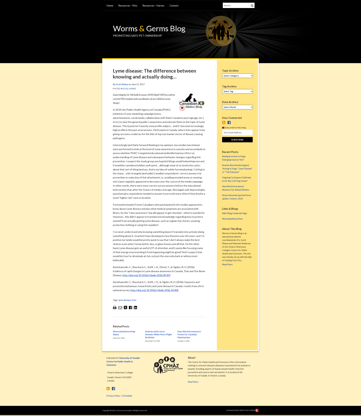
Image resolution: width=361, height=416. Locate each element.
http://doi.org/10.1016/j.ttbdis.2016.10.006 (154, 290)
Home (109, 5)
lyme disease (124, 300)
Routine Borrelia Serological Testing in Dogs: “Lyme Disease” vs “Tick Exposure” (237, 168)
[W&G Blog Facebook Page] (229, 122)
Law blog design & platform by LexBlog (240, 410)
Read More (193, 381)
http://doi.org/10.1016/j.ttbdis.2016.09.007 (146, 275)
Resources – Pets (127, 5)
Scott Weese (122, 84)
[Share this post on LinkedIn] (135, 307)
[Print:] (114, 307)
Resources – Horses (153, 5)
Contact (174, 5)
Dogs (125, 89)
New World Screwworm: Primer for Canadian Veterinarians (189, 334)
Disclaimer (127, 395)
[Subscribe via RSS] (223, 122)
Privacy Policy (113, 395)
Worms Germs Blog (149, 28)
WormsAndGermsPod (232, 218)
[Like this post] (130, 307)
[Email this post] (120, 307)
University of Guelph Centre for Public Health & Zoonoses (123, 361)
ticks (134, 300)
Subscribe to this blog (235, 127)
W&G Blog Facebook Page (234, 213)
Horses (132, 89)
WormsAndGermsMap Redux (124, 333)
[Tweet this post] (125, 307)
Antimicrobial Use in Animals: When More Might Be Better (158, 334)
